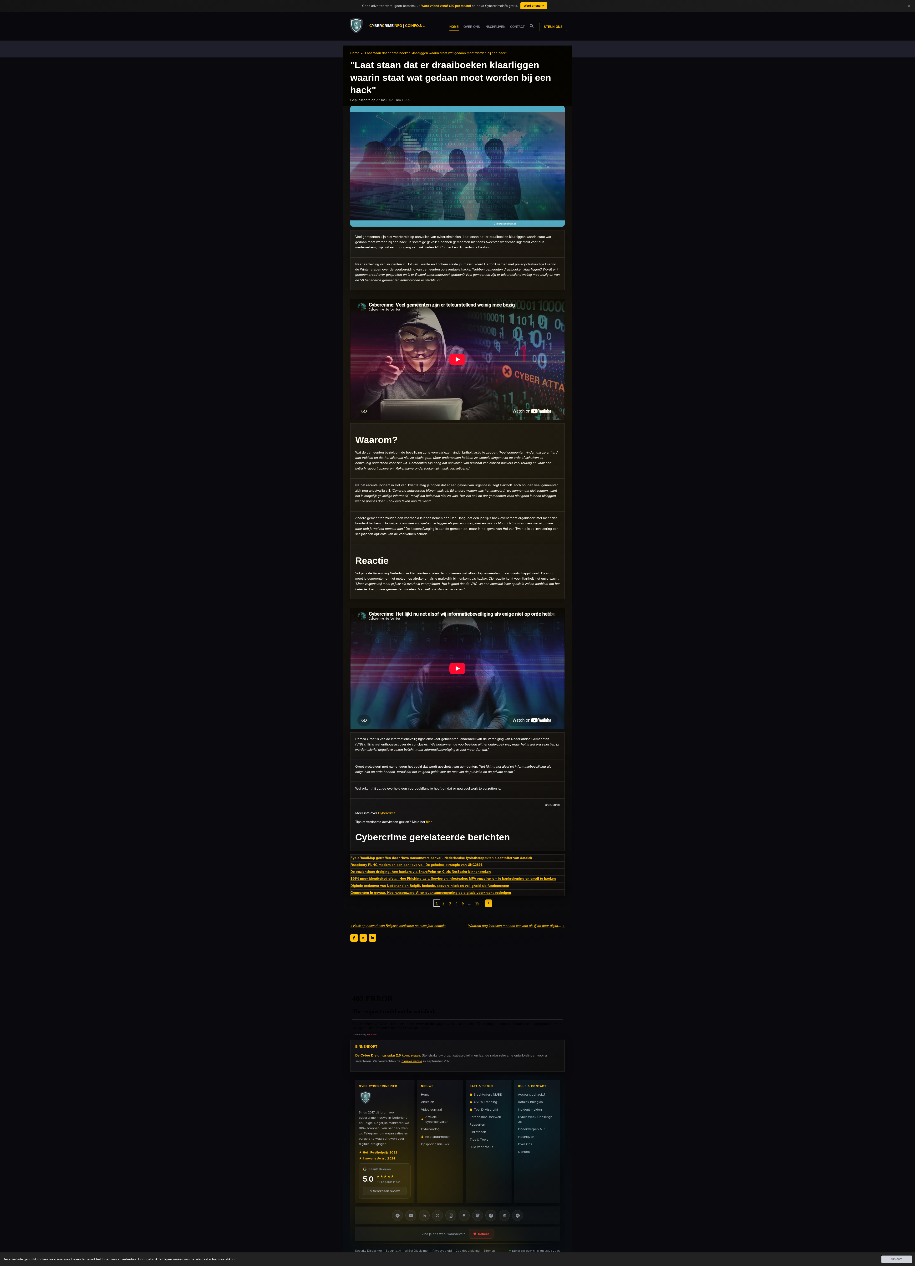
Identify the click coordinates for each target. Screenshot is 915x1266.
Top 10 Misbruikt (486, 1109)
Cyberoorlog (430, 1129)
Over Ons (525, 1144)
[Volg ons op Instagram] (450, 1215)
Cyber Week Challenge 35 (535, 1119)
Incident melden (530, 1109)
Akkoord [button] (896, 1259)
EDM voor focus (481, 1147)
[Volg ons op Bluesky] (464, 1215)
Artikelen (427, 1102)
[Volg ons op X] (437, 1215)
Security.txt (393, 1250)
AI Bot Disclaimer (417, 1250)
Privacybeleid (442, 1250)
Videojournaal (431, 1109)
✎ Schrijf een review (385, 1191)
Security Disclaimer (368, 1250)
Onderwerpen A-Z (531, 1129)
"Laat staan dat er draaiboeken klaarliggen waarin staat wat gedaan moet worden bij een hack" (435, 53)
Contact (524, 1152)
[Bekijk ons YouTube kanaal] (410, 1215)
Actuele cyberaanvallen (436, 1119)
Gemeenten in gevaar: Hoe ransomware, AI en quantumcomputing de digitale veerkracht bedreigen (431, 892)
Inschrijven (526, 1136)
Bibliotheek (478, 1132)
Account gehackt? (531, 1094)
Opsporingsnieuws (435, 1144)
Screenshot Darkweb (485, 1117)
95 (477, 903)
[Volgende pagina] (489, 903)
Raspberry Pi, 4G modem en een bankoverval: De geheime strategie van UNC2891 (417, 865)
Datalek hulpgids (530, 1102)
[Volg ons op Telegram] (397, 1215)
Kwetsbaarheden (438, 1136)
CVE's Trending (485, 1102)
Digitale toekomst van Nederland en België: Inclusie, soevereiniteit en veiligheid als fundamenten (430, 886)
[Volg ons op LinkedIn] (424, 1215)
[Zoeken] (531, 26)
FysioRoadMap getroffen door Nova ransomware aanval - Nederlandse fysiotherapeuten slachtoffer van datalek (441, 858)
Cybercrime (387, 813)
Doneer (483, 1234)
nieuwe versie (412, 1061)
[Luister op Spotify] (517, 1215)
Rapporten (477, 1124)
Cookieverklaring (468, 1250)
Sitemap (489, 1250)
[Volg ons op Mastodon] (477, 1215)
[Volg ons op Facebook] (490, 1215)
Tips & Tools (479, 1139)
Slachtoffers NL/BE (488, 1094)
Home (354, 53)
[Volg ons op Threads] (504, 1215)
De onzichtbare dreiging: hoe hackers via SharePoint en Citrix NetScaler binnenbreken (421, 871)
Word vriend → (534, 5)
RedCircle (372, 1034)
